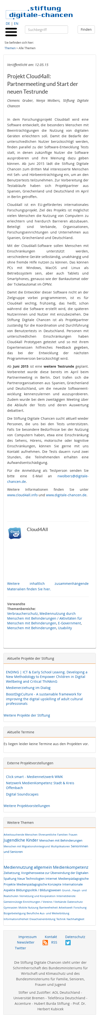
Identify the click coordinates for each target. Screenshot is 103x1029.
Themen (10, 48)
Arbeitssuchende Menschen (21, 834)
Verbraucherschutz (22, 613)
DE (8, 23)
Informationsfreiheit (16, 919)
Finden (86, 29)
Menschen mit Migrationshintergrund (27, 846)
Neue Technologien (31, 879)
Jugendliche (14, 840)
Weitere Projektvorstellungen (27, 805)
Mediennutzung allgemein (28, 867)
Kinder (32, 840)
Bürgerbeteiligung (15, 913)
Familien (62, 834)
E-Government (69, 623)
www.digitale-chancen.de (66, 495)
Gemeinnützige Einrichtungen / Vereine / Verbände (35, 901)
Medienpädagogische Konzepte (39, 884)
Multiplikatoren (60, 846)
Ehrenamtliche (47, 834)
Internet (51, 879)
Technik (61, 919)
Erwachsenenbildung (42, 919)
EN (16, 23)
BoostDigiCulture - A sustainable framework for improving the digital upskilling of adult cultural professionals (44, 699)
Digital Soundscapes (22, 794)
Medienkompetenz (70, 867)
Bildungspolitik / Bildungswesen (38, 890)
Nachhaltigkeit (75, 919)
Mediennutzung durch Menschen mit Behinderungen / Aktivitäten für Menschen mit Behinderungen (44, 618)
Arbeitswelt (66, 907)
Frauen (73, 834)
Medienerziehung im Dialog (28, 687)
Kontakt (51, 936)
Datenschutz (75, 901)
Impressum (27, 936)
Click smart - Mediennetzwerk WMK (34, 776)
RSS (53, 942)
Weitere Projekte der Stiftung (27, 715)
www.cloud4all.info (22, 495)
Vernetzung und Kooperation (37, 896)
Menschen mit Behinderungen (31, 628)
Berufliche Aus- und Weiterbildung (48, 913)
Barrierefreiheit (48, 907)
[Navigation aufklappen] (11, 31)
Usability (65, 628)
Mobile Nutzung (28, 907)
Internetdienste (66, 896)
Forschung (80, 907)
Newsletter (25, 942)
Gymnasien (10, 907)
